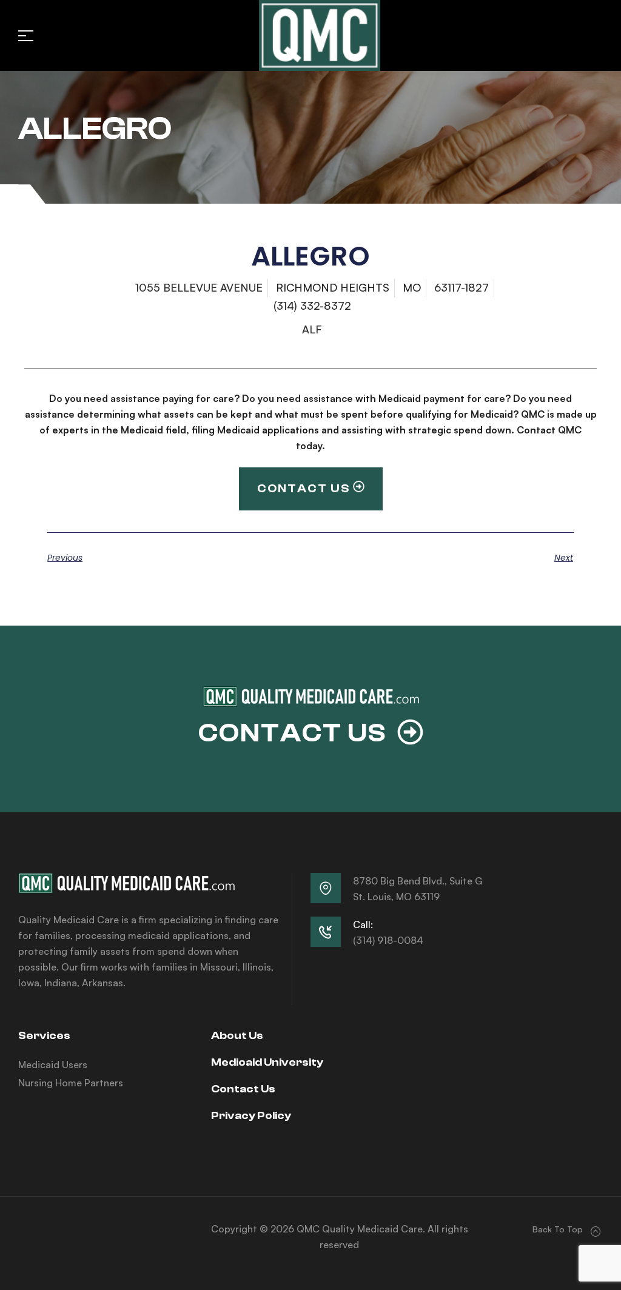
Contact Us (243, 1089)
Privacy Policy (251, 1115)
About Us (237, 1035)
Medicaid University (267, 1062)
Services (44, 1035)
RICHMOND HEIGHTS (332, 287)
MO (412, 287)
